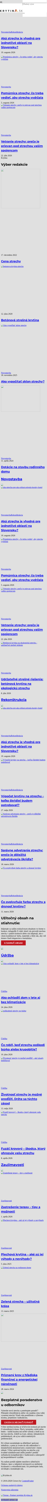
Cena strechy (11, 261)
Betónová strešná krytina (20, 320)
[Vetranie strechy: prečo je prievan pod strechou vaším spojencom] (23, 107)
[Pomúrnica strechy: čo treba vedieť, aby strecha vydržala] (23, 59)
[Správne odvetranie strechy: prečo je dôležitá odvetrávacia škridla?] (23, 816)
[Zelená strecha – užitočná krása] (16, 1267)
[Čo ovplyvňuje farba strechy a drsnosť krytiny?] (21, 868)
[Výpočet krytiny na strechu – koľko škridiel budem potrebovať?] (23, 762)
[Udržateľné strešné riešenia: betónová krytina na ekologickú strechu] (23, 645)
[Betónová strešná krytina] (12, 266)
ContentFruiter (28, 1481)
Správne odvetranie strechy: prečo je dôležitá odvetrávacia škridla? (22, 855)
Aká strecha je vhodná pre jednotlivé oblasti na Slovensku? (20, 43)
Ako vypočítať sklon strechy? (23, 381)
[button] (9, 1500)
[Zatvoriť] (24, 13)
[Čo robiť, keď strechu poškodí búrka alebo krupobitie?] (13, 1011)
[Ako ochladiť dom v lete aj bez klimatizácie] (20, 963)
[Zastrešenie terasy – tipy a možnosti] (16, 1173)
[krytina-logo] (11, 11)
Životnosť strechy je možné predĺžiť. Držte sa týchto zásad (21, 1099)
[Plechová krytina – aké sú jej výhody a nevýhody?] (22, 1220)
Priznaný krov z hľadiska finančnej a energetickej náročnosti (19, 1379)
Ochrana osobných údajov (12, 1485)
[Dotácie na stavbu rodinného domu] (20, 411)
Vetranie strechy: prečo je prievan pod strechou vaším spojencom (22, 146)
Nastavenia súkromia (9, 1490)
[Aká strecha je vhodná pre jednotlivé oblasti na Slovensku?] (21, 487)
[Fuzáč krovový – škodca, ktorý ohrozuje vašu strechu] (23, 1114)
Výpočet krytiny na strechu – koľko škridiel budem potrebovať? (22, 800)
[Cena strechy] (20, 207)
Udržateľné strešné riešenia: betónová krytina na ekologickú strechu (22, 683)
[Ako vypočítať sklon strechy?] (14, 325)
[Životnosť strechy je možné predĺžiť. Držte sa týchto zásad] (23, 1060)
